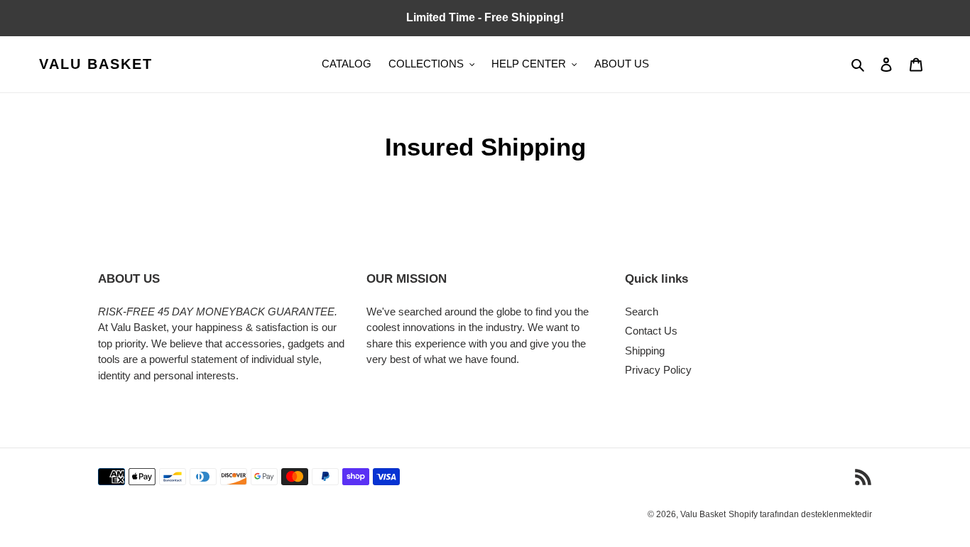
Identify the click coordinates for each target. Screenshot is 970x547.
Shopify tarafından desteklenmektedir (800, 514)
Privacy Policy (658, 370)
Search (641, 311)
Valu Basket (96, 64)
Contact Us (651, 331)
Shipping (645, 351)
